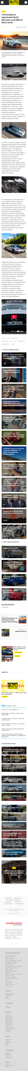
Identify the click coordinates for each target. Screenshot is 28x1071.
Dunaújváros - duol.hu (10, 963)
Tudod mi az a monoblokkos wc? (10, 709)
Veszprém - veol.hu (10, 984)
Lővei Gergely (5, 27)
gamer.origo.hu (9, 1019)
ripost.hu (7, 1040)
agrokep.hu (8, 1007)
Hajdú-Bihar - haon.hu (10, 968)
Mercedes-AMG (5, 344)
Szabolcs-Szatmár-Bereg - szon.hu (11, 979)
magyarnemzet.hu (9, 993)
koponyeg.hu (8, 1054)
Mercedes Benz (21, 341)
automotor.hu (8, 1016)
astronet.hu (8, 1015)
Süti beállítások (19, 903)
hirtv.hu (7, 996)
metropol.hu (8, 1042)
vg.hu (6, 1005)
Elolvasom (4, 696)
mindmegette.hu (9, 1024)
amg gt (8, 338)
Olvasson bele (18, 652)
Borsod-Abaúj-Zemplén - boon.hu (13, 960)
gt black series (5, 341)
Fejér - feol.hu (8, 964)
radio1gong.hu (9, 1065)
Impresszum (8, 898)
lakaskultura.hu (9, 1018)
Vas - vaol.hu (8, 983)
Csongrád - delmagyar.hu (11, 961)
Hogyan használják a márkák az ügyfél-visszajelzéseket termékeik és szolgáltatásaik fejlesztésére (14, 735)
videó (12, 344)
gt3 (11, 341)
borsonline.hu (8, 1039)
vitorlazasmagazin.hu (10, 1028)
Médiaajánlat (18, 898)
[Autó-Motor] (14, 2)
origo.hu (7, 998)
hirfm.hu (7, 1066)
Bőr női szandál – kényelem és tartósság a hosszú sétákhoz (13, 724)
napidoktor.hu (8, 1022)
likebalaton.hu (8, 1021)
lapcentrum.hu (9, 1057)
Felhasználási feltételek (13, 900)
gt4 (15, 341)
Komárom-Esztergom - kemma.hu (13, 974)
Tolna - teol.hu (8, 981)
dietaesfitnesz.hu (9, 1027)
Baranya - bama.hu (10, 957)
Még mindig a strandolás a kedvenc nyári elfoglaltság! (13, 714)
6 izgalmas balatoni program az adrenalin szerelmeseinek (13, 719)
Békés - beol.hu (9, 958)
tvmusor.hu (8, 1031)
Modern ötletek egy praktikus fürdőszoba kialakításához (13, 729)
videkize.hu (8, 1030)
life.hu (6, 1043)
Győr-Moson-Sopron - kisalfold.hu (13, 966)
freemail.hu (8, 1053)
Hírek (3, 11)
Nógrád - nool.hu (9, 975)
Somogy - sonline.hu (10, 977)
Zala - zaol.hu (8, 986)
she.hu (7, 1045)
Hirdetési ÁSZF (18, 901)
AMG (3, 338)
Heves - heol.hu (9, 969)
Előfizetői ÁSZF (8, 903)
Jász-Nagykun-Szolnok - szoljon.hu (11, 971)
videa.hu (7, 1056)
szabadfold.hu (8, 995)
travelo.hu (7, 1025)
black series (14, 338)
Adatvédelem (8, 901)
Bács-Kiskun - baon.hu (11, 955)
